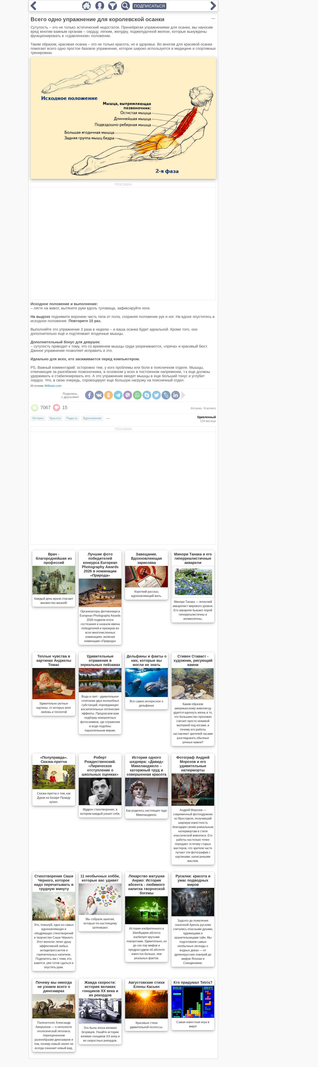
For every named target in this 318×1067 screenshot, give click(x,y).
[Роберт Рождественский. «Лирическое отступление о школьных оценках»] (100, 804)
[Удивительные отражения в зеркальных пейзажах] (100, 691)
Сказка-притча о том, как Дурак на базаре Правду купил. (53, 797)
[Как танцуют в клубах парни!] (33, 9)
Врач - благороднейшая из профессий (54, 558)
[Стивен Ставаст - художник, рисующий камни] (193, 699)
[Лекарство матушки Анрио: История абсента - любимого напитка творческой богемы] (146, 923)
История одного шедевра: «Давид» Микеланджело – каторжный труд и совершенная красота (146, 765)
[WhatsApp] (137, 395)
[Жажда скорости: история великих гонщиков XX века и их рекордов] (100, 1022)
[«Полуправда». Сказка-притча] (54, 788)
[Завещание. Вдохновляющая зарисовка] (146, 586)
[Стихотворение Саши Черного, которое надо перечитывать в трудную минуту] (54, 919)
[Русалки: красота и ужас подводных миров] (193, 915)
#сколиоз (210, 408)
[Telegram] (118, 395)
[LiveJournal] (166, 395)
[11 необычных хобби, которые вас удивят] (100, 914)
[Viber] (127, 395)
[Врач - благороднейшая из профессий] (54, 593)
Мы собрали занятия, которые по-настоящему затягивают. (100, 923)
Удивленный (206, 417)
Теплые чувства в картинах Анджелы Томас (53, 660)
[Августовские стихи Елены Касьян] (146, 1017)
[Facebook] (89, 395)
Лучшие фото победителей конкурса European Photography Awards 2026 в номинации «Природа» (100, 564)
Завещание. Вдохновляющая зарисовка (146, 558)
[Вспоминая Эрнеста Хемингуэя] (213, 9)
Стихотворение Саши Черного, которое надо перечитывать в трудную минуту (53, 882)
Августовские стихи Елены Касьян (146, 984)
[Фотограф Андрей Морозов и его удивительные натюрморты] (193, 805)
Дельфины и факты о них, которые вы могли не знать (147, 660)
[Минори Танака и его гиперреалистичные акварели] (193, 596)
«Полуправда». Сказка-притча (54, 759)
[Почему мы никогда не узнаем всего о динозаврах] (54, 1017)
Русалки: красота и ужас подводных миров (193, 880)
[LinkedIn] (175, 395)
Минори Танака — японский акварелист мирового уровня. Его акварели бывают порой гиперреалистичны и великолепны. (193, 610)
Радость (71, 418)
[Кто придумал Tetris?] (193, 1017)
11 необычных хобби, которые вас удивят (100, 878)
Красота (55, 418)
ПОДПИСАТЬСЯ (149, 6)
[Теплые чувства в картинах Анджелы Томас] (54, 698)
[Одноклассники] (108, 395)
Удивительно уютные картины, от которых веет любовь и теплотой (53, 708)
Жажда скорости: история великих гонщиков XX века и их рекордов (100, 988)
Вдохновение (92, 418)
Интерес (38, 418)
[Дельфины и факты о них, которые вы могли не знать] (146, 696)
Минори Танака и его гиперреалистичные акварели (193, 558)
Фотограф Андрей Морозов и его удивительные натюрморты (192, 763)
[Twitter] (156, 395)
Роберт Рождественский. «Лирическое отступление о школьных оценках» (100, 765)
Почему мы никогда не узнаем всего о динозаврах (54, 986)
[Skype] (146, 395)
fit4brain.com (53, 385)
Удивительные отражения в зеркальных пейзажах (100, 660)
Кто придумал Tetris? (193, 982)
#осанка (196, 408)
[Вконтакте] (99, 395)
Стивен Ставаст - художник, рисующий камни (193, 660)
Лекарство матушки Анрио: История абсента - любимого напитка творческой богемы (146, 884)
